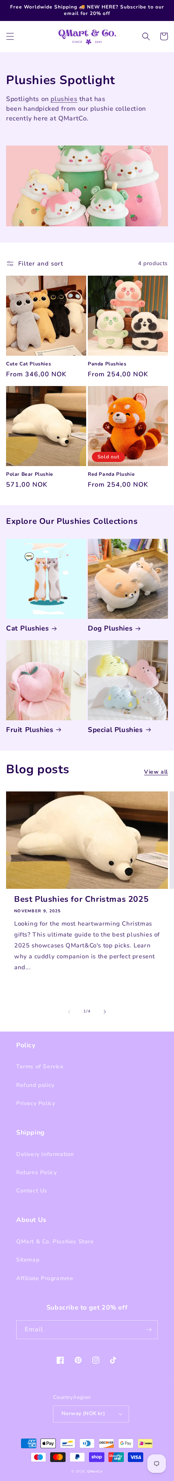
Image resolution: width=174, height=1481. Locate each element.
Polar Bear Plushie (29, 474)
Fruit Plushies (29, 730)
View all (156, 772)
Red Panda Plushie (111, 474)
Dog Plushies (110, 628)
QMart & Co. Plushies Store (55, 1241)
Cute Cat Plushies (28, 364)
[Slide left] (69, 1012)
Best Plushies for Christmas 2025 (81, 899)
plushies (64, 99)
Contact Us (31, 1190)
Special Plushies (115, 730)
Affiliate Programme (44, 1278)
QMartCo (95, 1471)
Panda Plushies (107, 364)
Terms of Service (40, 1066)
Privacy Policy (35, 1103)
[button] (10, 36)
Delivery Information (45, 1154)
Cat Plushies (27, 628)
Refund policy (35, 1085)
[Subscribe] (148, 1329)
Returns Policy (36, 1172)
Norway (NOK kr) (83, 1413)
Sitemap (27, 1260)
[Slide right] (105, 1012)
